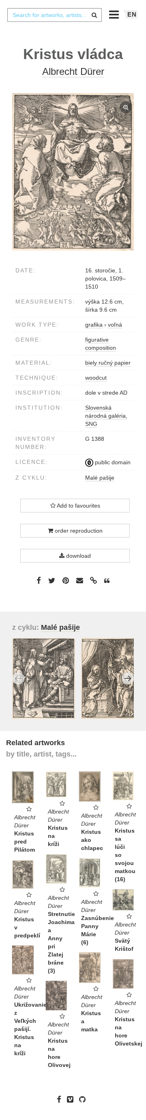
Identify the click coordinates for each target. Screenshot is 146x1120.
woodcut (96, 377)
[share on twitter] (51, 580)
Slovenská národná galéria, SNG (106, 415)
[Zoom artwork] (73, 172)
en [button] (132, 14)
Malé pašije (99, 477)
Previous (18, 678)
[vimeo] (72, 1099)
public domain (112, 462)
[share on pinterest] (66, 580)
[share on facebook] (39, 580)
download (77, 556)
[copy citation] (106, 581)
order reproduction (78, 530)
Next (128, 678)
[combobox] (54, 15)
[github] (84, 1099)
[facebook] (61, 1099)
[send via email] (79, 580)
